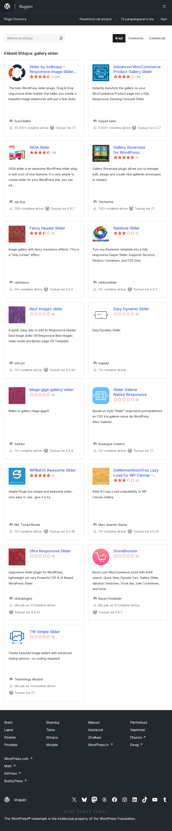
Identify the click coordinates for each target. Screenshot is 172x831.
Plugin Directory (15, 19)
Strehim (10, 737)
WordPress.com (18, 759)
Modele (52, 745)
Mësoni (93, 722)
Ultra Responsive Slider (50, 551)
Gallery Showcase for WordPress (129, 149)
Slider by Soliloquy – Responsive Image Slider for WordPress (51, 69)
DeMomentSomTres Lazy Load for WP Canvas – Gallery (136, 473)
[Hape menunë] (165, 6)
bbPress (12, 773)
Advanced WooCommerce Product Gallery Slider (137, 69)
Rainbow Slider (126, 228)
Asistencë (95, 730)
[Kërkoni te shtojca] (61, 38)
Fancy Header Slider (47, 228)
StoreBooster (125, 551)
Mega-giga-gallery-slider (52, 389)
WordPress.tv (100, 745)
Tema (50, 730)
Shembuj (52, 722)
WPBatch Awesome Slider (53, 470)
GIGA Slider (40, 147)
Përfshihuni (138, 722)
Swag (136, 745)
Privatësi (10, 745)
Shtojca (52, 737)
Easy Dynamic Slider (131, 309)
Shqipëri (20, 800)
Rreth (8, 722)
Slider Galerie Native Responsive (130, 392)
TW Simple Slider (45, 632)
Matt (10, 766)
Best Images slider (46, 309)
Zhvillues (94, 737)
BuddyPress (15, 781)
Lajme (8, 730)
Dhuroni (138, 737)
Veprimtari (137, 730)
